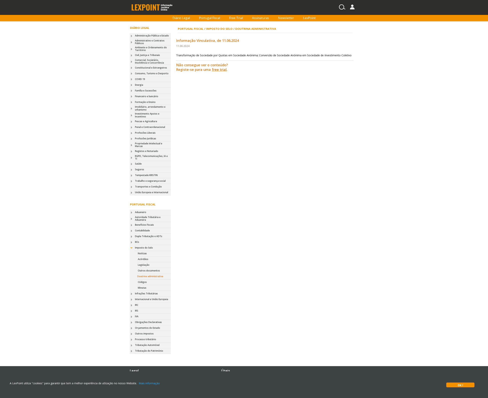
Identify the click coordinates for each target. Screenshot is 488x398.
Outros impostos (144, 333)
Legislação (143, 264)
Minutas (142, 287)
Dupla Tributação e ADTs (148, 236)
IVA (136, 316)
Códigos (142, 282)
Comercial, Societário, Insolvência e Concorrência (149, 61)
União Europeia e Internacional (151, 192)
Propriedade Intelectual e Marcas (148, 145)
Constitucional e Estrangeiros (151, 67)
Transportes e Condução (148, 186)
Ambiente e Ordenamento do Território (151, 49)
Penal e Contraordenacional (150, 127)
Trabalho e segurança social (150, 180)
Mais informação (149, 383)
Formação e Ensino (145, 102)
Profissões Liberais (145, 132)
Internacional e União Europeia (151, 299)
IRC (136, 305)
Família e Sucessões (146, 90)
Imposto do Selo (144, 247)
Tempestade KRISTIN (146, 175)
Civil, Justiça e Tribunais (147, 55)
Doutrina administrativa (150, 276)
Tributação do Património (149, 350)
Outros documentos (149, 270)
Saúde (138, 163)
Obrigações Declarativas (148, 322)
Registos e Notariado (146, 151)
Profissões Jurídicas (145, 138)
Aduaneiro (140, 212)
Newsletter (286, 18)
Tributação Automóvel (147, 345)
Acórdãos (143, 259)
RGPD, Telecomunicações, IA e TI (151, 157)
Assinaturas (260, 18)
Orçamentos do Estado (147, 327)
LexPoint (309, 18)
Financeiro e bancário (146, 96)
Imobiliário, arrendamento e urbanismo (150, 108)
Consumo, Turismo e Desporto (152, 73)
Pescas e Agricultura (146, 121)
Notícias (142, 253)
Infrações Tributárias (146, 293)
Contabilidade (142, 230)
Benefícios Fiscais (144, 224)
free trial (219, 69)
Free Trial (236, 18)
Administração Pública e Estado (152, 35)
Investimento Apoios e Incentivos (147, 115)
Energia (139, 84)
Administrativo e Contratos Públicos (150, 42)
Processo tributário (145, 339)
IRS (136, 310)
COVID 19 (140, 79)
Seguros (139, 169)
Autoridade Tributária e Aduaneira (148, 218)
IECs (137, 242)
